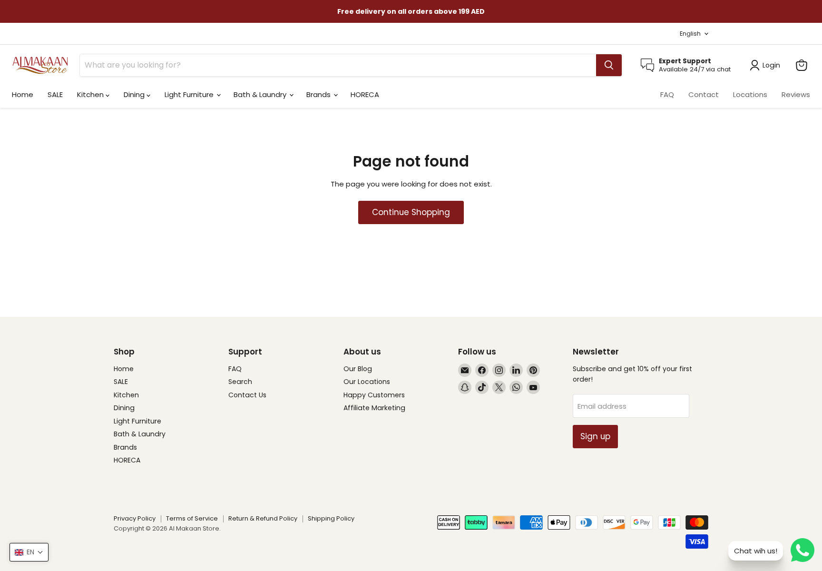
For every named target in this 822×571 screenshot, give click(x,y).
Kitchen (91, 94)
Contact (703, 94)
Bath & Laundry (261, 94)
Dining (135, 94)
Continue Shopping (411, 212)
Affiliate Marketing (374, 408)
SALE (55, 94)
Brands (319, 94)
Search (240, 381)
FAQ (667, 94)
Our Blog (357, 369)
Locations (750, 94)
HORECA (365, 94)
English (690, 34)
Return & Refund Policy (262, 518)
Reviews (796, 94)
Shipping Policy (331, 518)
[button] (29, 552)
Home (22, 94)
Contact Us (247, 395)
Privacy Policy (135, 518)
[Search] (609, 65)
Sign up (595, 436)
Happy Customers (374, 395)
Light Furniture (190, 94)
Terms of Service (192, 518)
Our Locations (366, 381)
